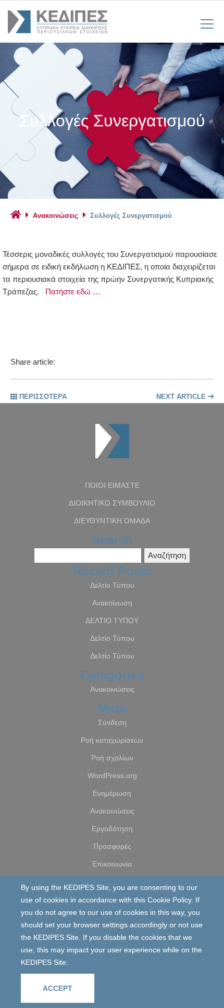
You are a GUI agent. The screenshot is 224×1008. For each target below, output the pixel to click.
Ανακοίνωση (112, 603)
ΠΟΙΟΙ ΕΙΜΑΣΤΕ (112, 485)
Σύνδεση (112, 722)
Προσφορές (112, 846)
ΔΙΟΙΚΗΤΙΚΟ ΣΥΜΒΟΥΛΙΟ (112, 503)
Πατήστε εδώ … (73, 291)
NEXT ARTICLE (182, 396)
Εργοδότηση (112, 828)
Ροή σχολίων (112, 758)
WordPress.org (112, 775)
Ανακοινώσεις (55, 215)
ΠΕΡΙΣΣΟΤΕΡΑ (42, 396)
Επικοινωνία (112, 864)
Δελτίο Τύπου (112, 585)
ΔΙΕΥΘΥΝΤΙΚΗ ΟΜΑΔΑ (112, 520)
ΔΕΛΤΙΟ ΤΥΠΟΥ (112, 620)
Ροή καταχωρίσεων (112, 740)
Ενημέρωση (112, 793)
